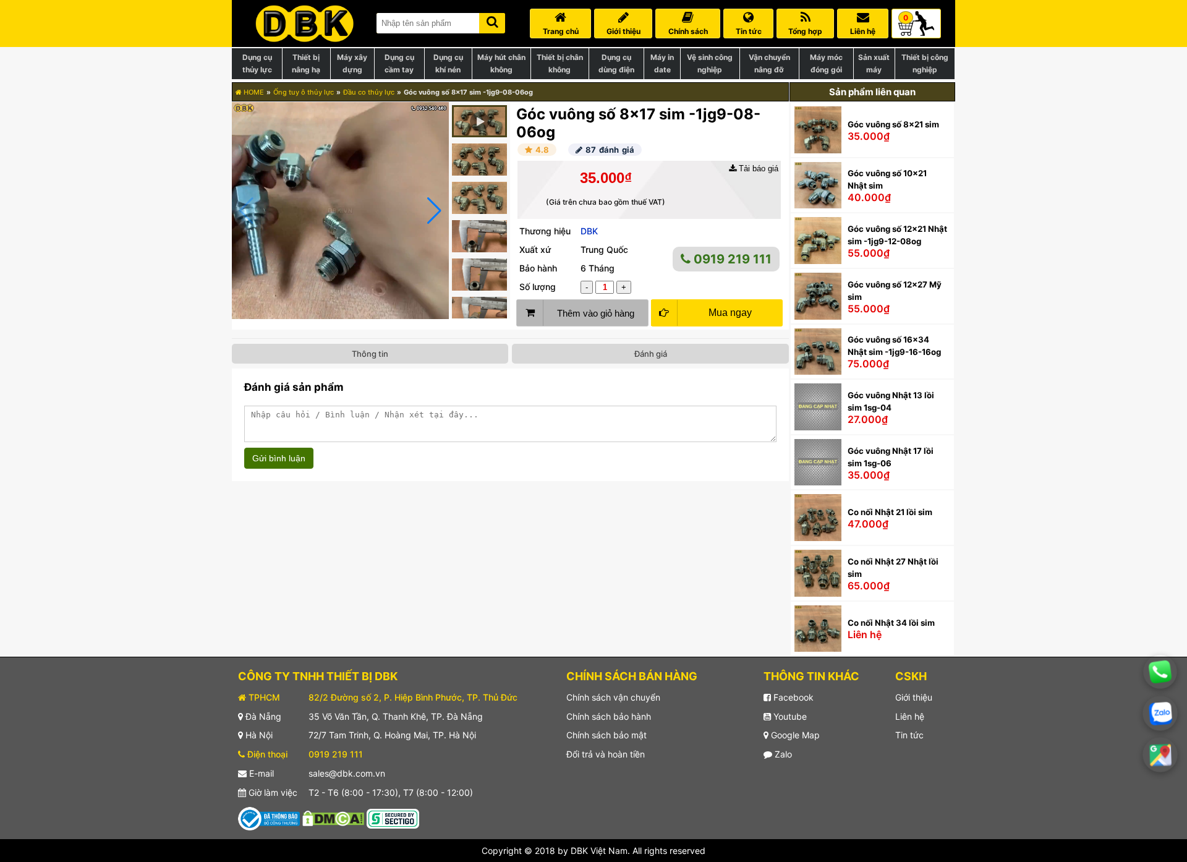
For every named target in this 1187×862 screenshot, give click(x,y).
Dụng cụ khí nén (448, 63)
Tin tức (909, 735)
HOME (253, 92)
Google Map (794, 735)
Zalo (782, 754)
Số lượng (537, 286)
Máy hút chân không (501, 63)
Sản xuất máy (874, 63)
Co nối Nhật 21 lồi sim (890, 512)
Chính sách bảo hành (608, 716)
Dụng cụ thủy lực (257, 63)
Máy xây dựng (352, 63)
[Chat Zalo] (1160, 713)
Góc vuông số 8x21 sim (893, 124)
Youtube (789, 716)
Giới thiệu (913, 697)
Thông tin (370, 354)
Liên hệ (909, 716)
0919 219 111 (731, 259)
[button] (434, 210)
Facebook (792, 697)
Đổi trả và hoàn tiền (605, 754)
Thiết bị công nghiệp (924, 63)
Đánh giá (650, 354)
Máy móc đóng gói (826, 63)
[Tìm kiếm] (492, 20)
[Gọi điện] (1160, 672)
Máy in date (662, 63)
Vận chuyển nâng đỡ (769, 63)
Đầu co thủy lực (368, 92)
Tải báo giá (757, 168)
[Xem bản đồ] (1160, 755)
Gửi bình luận (278, 458)
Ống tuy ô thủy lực (303, 92)
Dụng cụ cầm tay (399, 63)
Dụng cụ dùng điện (616, 63)
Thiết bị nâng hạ (306, 63)
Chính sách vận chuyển (613, 697)
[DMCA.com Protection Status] (333, 817)
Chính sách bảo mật (606, 735)
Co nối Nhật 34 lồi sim (891, 623)
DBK (589, 231)
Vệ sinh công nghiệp (710, 63)
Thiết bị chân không (560, 63)
